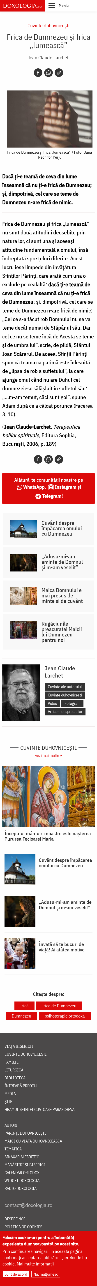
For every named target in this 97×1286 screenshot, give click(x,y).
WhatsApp (34, 486)
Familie (11, 1062)
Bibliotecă (15, 1078)
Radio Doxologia (21, 1188)
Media (10, 1094)
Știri (9, 1101)
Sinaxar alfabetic (22, 1157)
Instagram (65, 486)
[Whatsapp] (48, 72)
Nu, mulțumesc (45, 1274)
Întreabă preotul (21, 1086)
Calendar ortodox (22, 1172)
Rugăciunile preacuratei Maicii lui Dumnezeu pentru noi (62, 632)
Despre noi (15, 1219)
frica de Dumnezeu (59, 1006)
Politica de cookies (23, 1227)
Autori (11, 1125)
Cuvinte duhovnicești (48, 25)
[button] (58, 5)
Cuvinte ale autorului (65, 686)
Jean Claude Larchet (48, 57)
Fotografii (72, 703)
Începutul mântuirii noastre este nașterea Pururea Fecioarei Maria (48, 836)
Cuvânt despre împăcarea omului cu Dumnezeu (62, 528)
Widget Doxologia (22, 1180)
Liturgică (14, 1070)
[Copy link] (59, 72)
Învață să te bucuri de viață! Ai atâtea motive (62, 946)
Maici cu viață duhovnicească (33, 1141)
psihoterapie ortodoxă (65, 1016)
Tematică (13, 1149)
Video (52, 703)
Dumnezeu (21, 1016)
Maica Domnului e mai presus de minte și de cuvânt (62, 595)
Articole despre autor (65, 711)
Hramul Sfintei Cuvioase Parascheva (39, 1109)
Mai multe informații (35, 1264)
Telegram (52, 496)
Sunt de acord (16, 1274)
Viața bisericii (19, 1046)
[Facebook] (38, 72)
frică (24, 1006)
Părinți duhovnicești (25, 1133)
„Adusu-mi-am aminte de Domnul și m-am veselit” (62, 562)
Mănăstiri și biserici (25, 1165)
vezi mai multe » (48, 755)
